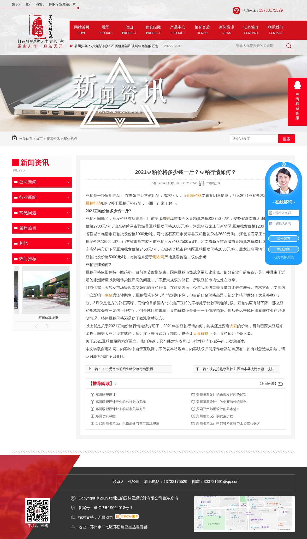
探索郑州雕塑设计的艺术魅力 (218, 409)
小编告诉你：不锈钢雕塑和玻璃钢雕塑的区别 (124, 46)
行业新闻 (27, 197)
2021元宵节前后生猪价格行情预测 (127, 369)
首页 (39, 139)
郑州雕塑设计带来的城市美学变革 (120, 409)
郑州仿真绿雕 (105, 416)
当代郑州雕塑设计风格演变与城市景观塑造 (127, 423)
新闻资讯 (226, 30)
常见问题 (27, 212)
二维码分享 (213, 183)
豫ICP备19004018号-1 (113, 508)
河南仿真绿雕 (42, 318)
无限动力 (105, 517)
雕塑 (106, 30)
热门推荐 (27, 258)
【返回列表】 (268, 383)
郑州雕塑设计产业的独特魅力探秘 (120, 402)
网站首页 (81, 30)
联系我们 (275, 30)
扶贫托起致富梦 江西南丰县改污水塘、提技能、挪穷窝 (250, 369)
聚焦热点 (70, 139)
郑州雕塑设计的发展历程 (214, 416)
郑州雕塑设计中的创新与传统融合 (221, 402)
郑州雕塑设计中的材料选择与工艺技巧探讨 (228, 423)
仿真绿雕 (153, 30)
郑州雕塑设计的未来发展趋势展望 (221, 394)
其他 (23, 243)
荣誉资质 (202, 30)
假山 (129, 30)
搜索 (286, 139)
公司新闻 (27, 182)
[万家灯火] (127, 517)
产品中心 (177, 30)
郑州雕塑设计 (105, 394)
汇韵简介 (251, 30)
